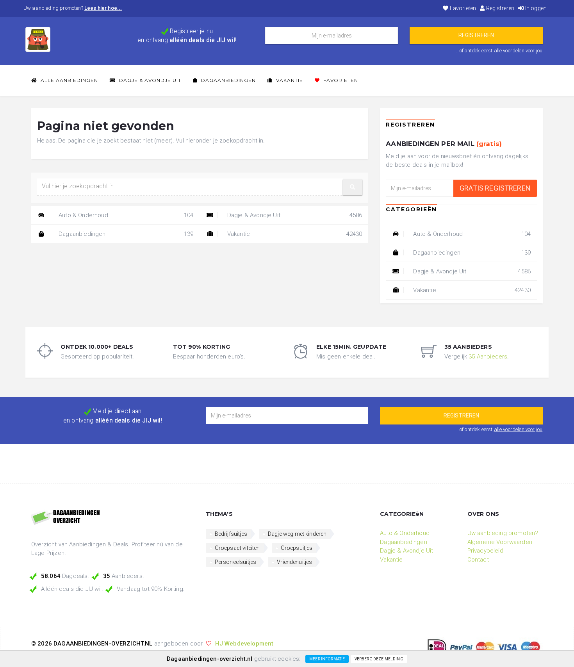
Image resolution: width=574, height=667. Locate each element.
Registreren (499, 8)
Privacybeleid (485, 550)
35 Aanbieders (488, 356)
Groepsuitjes (297, 548)
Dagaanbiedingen (228, 80)
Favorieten (462, 8)
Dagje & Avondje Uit (149, 80)
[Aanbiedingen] (112, 517)
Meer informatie (327, 659)
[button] (352, 187)
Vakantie (289, 80)
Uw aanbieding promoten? (502, 533)
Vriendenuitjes (294, 562)
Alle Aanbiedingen (68, 80)
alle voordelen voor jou (518, 51)
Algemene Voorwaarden (499, 542)
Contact (478, 559)
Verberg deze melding (379, 659)
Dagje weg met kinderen (297, 534)
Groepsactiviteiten (237, 548)
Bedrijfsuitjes (231, 534)
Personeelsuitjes (236, 562)
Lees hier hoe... (103, 8)
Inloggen (535, 8)
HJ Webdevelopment (244, 643)
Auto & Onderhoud (125, 215)
